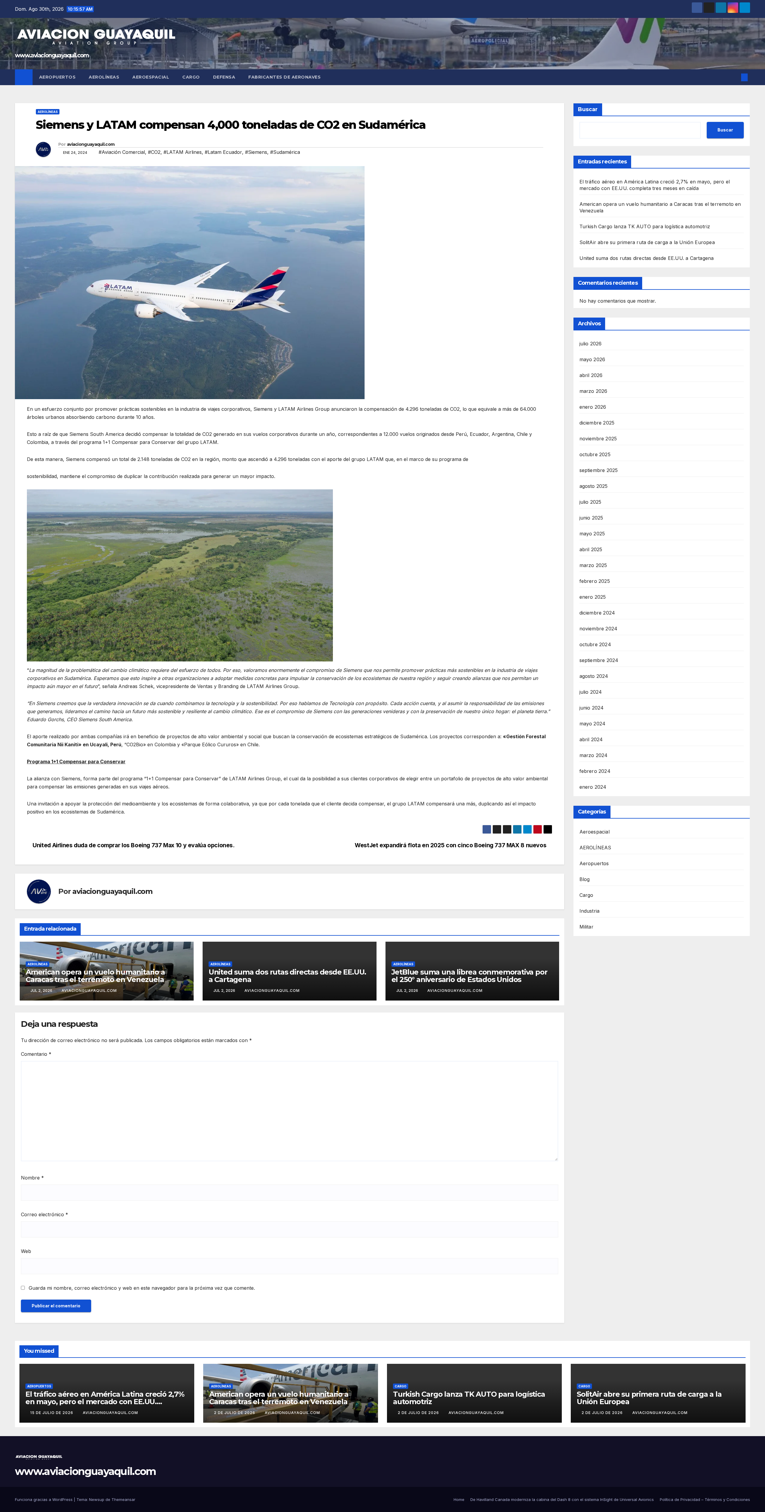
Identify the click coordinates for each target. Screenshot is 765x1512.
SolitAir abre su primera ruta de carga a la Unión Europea (647, 242)
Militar (586, 927)
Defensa (224, 77)
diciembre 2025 (597, 423)
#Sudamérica (285, 152)
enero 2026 (592, 407)
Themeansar (123, 1499)
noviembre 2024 (598, 629)
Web (26, 1251)
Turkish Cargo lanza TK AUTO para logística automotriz (644, 226)
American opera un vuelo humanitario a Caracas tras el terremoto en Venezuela (95, 976)
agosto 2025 (593, 486)
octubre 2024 (595, 644)
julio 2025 (590, 502)
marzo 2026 (593, 391)
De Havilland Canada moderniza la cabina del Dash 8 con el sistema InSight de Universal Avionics (562, 1499)
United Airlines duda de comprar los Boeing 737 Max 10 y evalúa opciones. (133, 845)
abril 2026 (591, 375)
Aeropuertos (57, 77)
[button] (734, 77)
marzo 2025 (593, 565)
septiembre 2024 (599, 660)
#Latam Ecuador (223, 152)
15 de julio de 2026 (52, 1412)
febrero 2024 (595, 771)
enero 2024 (593, 787)
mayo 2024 (592, 724)
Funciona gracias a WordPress (44, 1499)
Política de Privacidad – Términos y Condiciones (705, 1499)
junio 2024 (591, 708)
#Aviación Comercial (122, 152)
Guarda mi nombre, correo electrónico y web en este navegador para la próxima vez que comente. (142, 1288)
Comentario (36, 1054)
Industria (589, 911)
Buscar (588, 109)
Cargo (191, 77)
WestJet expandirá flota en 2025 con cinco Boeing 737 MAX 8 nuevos (451, 845)
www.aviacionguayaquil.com (52, 55)
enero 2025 (592, 597)
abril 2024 (591, 739)
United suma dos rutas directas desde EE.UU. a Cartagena (287, 976)
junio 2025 (591, 518)
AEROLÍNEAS (48, 112)
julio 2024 (590, 692)
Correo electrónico (44, 1214)
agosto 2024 (593, 676)
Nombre (32, 1178)
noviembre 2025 (598, 439)
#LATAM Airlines (182, 152)
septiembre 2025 (598, 470)
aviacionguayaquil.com (90, 144)
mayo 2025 (592, 534)
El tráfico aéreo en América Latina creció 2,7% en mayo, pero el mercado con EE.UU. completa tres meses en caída (104, 1401)
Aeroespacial (150, 77)
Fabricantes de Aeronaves (284, 77)
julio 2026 (590, 344)
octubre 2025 (595, 454)
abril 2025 (590, 549)
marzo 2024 (593, 755)
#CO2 (154, 152)
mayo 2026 (592, 359)
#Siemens (256, 152)
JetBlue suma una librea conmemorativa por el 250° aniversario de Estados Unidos (469, 976)
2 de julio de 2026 (235, 1412)
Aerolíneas (104, 77)
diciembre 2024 (597, 613)
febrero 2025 (594, 581)
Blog (584, 879)
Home (459, 1499)
